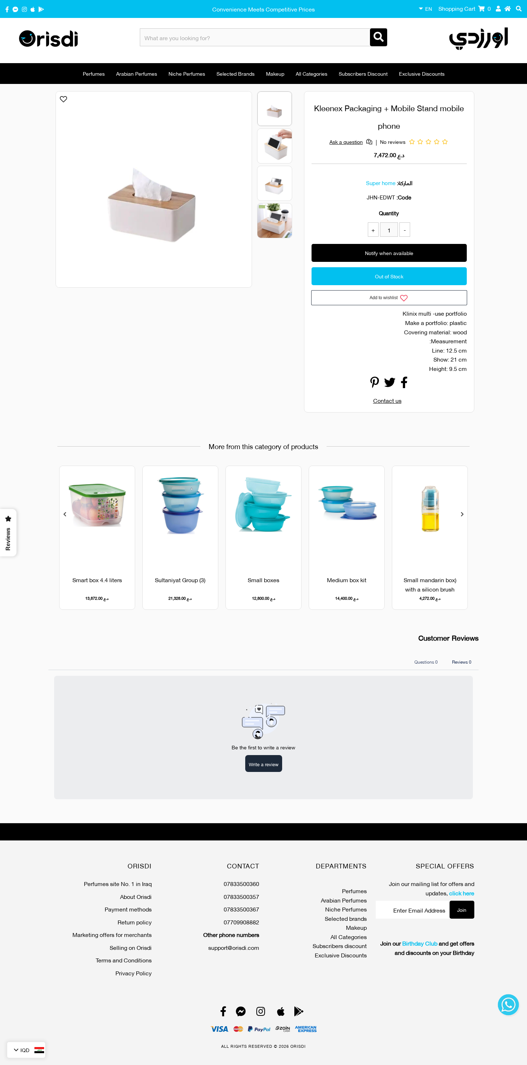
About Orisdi (136, 896)
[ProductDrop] (429, 517)
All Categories (311, 73)
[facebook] (7, 9)
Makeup (275, 73)
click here (461, 892)
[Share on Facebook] (404, 384)
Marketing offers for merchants (112, 934)
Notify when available (389, 252)
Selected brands (236, 73)
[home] (507, 8)
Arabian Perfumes (136, 73)
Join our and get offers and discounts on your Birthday (427, 947)
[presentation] (64, 514)
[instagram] (24, 9)
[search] (519, 8)
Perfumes (94, 73)
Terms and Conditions (124, 960)
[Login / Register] (498, 8)
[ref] (15, 9)
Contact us (387, 400)
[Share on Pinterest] (374, 384)
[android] (41, 9)
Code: (404, 197)
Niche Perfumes (186, 73)
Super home (380, 183)
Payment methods (128, 909)
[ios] (32, 9)
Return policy (135, 921)
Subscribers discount (363, 73)
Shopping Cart (464, 8)
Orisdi (298, 1046)
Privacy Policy (133, 972)
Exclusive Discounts (422, 73)
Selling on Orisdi (131, 947)
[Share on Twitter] (389, 384)
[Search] (378, 37)
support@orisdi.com (233, 947)
